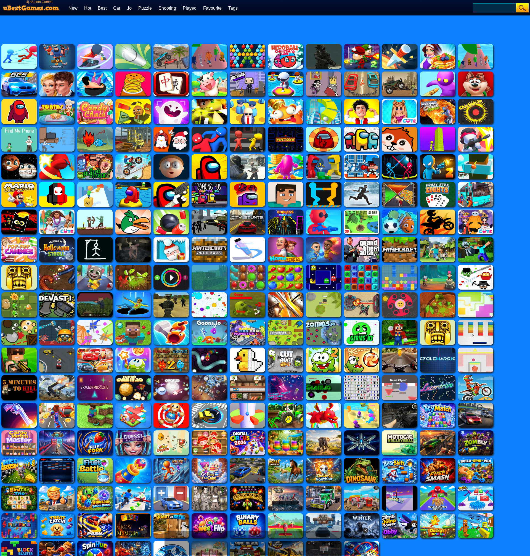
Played (190, 8)
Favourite (212, 8)
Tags (233, 8)
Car (116, 8)
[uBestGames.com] (31, 6)
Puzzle (145, 8)
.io (129, 8)
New (73, 8)
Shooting (167, 8)
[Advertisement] (298, 29)
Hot (87, 8)
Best (102, 8)
